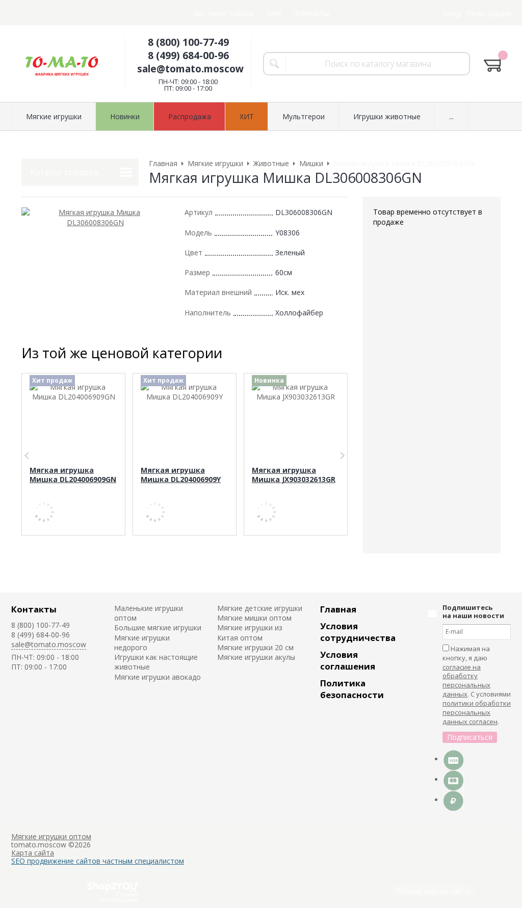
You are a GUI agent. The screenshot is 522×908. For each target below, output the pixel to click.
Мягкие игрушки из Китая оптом (249, 632)
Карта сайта (32, 853)
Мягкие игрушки (54, 116)
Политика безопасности (352, 689)
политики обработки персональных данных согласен (476, 712)
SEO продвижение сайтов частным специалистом (97, 861)
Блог (274, 13)
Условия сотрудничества (358, 632)
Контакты (312, 13)
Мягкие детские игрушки (259, 608)
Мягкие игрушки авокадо (157, 677)
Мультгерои (303, 116)
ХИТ (247, 116)
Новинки (125, 116)
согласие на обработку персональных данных (466, 680)
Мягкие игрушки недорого (142, 642)
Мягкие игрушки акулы (256, 657)
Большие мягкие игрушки (157, 627)
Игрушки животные (387, 116)
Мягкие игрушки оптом (51, 836)
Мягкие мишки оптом (254, 618)
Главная (338, 609)
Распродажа (189, 116)
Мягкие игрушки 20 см (255, 647)
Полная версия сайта (433, 891)
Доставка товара (223, 13)
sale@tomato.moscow (190, 68)
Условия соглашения (347, 660)
